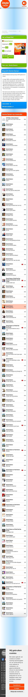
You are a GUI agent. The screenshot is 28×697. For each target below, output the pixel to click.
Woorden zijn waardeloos (11, 593)
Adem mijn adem (10, 129)
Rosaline (9, 495)
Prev (2, 8)
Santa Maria (9, 515)
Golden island (9, 291)
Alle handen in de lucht (11, 139)
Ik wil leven (9, 375)
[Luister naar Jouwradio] (24, 6)
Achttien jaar (9, 124)
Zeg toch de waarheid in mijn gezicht (14, 598)
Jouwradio (4, 31)
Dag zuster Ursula (10, 194)
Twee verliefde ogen (10, 536)
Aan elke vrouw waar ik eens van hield (13, 119)
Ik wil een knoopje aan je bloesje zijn (14, 370)
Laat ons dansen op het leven (12, 425)
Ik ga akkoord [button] (16, 685)
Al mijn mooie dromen (11, 134)
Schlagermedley (9, 520)
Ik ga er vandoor (9, 333)
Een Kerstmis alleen (11, 244)
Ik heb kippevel (9, 338)
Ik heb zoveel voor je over (11, 343)
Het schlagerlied (9, 306)
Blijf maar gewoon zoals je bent (13, 189)
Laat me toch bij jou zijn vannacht (13, 420)
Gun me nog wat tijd (10, 296)
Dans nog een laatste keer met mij (13, 204)
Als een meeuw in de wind (11, 164)
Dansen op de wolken (10, 209)
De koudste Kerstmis (11, 219)
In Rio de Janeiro (10, 385)
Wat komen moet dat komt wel (13, 582)
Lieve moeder (9, 435)
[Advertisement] (14, 633)
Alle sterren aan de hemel (11, 144)
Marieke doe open (10, 455)
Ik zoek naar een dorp (11, 380)
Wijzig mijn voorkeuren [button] (17, 691)
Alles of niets (9, 154)
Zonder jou (9, 608)
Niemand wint (9, 480)
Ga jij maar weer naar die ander (13, 259)
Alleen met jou (9, 149)
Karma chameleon (10, 405)
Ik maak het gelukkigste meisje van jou (13, 360)
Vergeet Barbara (9, 546)
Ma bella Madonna (10, 440)
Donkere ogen (9, 234)
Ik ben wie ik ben (9, 321)
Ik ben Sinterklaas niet (11, 316)
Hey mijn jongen (9, 311)
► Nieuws (4, 664)
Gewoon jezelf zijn (10, 286)
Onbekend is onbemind (11, 485)
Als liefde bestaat (10, 174)
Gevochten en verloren (11, 274)
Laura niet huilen (9, 430)
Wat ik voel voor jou (10, 572)
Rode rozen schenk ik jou (11, 490)
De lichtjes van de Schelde (12, 224)
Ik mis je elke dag (10, 365)
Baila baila (9, 184)
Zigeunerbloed (9, 603)
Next (26, 8)
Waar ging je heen (10, 556)
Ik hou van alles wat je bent (12, 348)
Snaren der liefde (10, 525)
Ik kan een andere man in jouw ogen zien (14, 354)
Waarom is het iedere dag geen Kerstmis (13, 562)
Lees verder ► (6, 104)
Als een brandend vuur (11, 159)
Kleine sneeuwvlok (11, 410)
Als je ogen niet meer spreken (12, 169)
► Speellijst (4, 665)
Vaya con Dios (9, 541)
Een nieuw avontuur (10, 249)
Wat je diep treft (9, 577)
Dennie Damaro (13, 31)
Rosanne (9, 500)
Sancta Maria (9, 510)
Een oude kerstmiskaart (12, 254)
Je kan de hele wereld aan (12, 390)
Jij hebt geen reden (10, 400)
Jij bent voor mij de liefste (12, 395)
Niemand (9, 475)
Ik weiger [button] (16, 688)
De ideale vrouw (9, 214)
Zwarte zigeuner (9, 613)
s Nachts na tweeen (13, 505)
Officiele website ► (8, 106)
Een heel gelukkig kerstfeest (13, 239)
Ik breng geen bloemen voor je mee (12, 328)
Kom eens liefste (9, 415)
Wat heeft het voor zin (11, 567)
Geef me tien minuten (11, 269)
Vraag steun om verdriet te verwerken (12, 551)
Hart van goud (9, 301)
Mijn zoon (9, 465)
